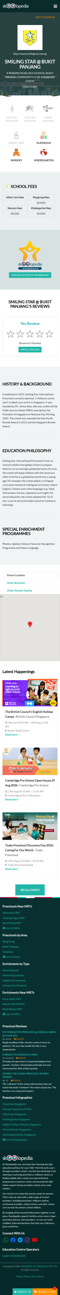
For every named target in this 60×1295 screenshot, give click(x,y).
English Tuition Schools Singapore (21, 1124)
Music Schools (10, 970)
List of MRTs (12, 928)
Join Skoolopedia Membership (30, 275)
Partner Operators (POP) (17, 1109)
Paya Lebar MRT (11, 998)
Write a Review (30, 349)
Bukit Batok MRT (12, 1009)
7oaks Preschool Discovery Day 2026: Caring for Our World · (29, 850)
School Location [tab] (16, 575)
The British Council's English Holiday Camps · (29, 714)
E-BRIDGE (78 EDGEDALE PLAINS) (19, 1054)
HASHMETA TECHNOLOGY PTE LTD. (39, 1266)
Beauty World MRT (13, 1003)
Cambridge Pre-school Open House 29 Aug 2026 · (30, 783)
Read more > (12, 734)
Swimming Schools (13, 975)
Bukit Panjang (10, 946)
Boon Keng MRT (11, 922)
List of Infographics (16, 1139)
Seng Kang (8, 941)
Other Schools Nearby (19, 590)
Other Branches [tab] (16, 582)
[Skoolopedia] (15, 6)
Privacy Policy (23, 1276)
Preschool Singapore (14, 1103)
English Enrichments (14, 980)
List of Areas (12, 956)
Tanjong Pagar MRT (13, 917)
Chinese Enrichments (14, 985)
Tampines (7, 951)
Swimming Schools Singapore (19, 1134)
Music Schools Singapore (16, 1129)
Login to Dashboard (13, 1255)
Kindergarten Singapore (16, 1119)
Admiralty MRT (11, 912)
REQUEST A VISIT (47, 1290)
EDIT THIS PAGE (45, 17)
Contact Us (24, 1291)
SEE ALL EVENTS (30, 889)
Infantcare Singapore (14, 1114)
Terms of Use (37, 1276)
